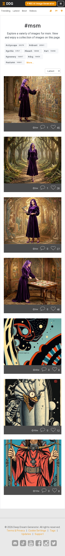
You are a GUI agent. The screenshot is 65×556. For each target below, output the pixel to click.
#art (49, 51)
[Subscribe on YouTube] (31, 543)
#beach (32, 51)
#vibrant (36, 45)
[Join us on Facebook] (38, 543)
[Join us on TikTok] (23, 543)
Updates (26, 534)
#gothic (13, 51)
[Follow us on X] (54, 543)
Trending (5, 11)
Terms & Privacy (16, 530)
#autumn (14, 62)
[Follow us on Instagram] (46, 543)
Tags (52, 530)
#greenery (14, 57)
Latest (16, 11)
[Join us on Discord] (15, 543)
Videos (33, 11)
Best (24, 11)
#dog (34, 57)
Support (39, 534)
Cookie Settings (37, 530)
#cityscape (15, 45)
